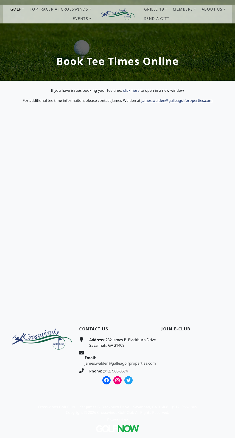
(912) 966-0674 (115, 371)
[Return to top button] (226, 307)
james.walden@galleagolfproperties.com (177, 100)
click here (131, 90)
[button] (17, 9)
